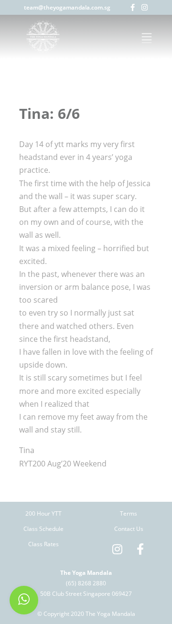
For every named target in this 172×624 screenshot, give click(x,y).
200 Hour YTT (43, 513)
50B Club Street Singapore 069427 (86, 594)
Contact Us (128, 529)
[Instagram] (144, 7)
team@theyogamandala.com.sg (67, 7)
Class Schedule (43, 529)
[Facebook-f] (132, 7)
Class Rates (43, 544)
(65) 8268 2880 (86, 583)
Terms (128, 513)
